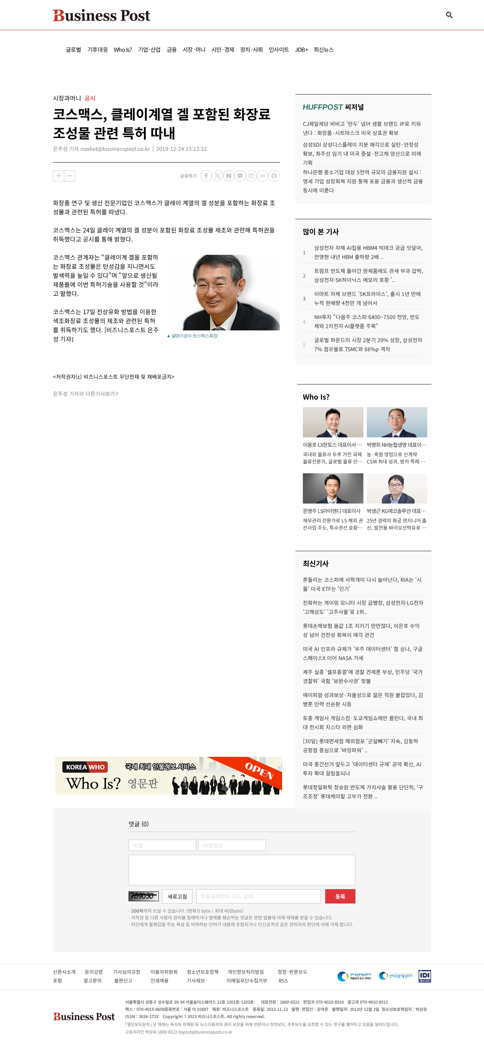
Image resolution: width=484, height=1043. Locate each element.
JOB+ (301, 49)
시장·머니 (194, 49)
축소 (69, 175)
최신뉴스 (324, 49)
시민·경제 (222, 49)
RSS (283, 980)
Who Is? (123, 49)
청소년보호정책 (207, 971)
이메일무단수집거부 (248, 980)
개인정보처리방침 (253, 971)
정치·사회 (251, 49)
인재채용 (164, 980)
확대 (58, 175)
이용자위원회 (168, 971)
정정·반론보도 (292, 971)
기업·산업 (149, 49)
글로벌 (73, 49)
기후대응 (97, 49)
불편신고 (128, 980)
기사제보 (203, 980)
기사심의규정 (131, 971)
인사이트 (279, 49)
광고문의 (95, 980)
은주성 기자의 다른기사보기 (84, 393)
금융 (172, 49)
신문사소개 (69, 971)
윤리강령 (99, 971)
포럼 (64, 980)
